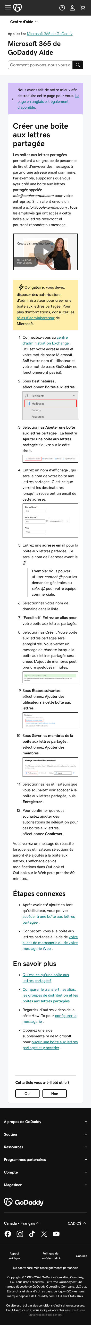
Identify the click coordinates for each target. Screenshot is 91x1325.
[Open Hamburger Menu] (6, 8)
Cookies (81, 1255)
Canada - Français (19, 1223)
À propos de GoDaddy (22, 1121)
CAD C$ (74, 1223)
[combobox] (40, 65)
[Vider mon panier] (82, 7)
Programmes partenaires (25, 1159)
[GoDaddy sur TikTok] (32, 1236)
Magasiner (13, 1185)
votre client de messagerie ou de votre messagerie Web (50, 942)
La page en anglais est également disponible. (48, 101)
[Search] (78, 65)
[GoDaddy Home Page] (24, 1202)
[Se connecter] (72, 7)
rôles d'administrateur (36, 318)
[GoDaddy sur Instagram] (20, 1236)
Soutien (10, 1134)
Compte (11, 1172)
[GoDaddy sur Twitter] (44, 1236)
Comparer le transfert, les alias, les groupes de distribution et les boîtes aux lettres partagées (50, 995)
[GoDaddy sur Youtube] (56, 1236)
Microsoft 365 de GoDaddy (50, 33)
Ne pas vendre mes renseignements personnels (45, 1267)
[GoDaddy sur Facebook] (8, 1236)
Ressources (13, 1147)
